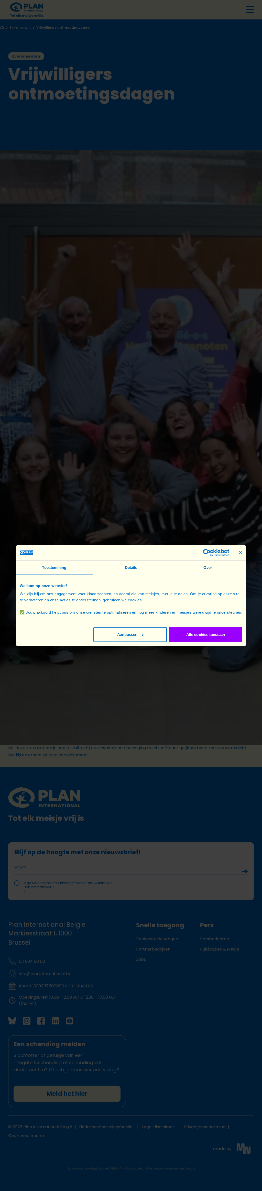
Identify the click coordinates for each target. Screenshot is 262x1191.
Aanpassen (127, 634)
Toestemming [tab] (54, 567)
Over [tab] (207, 567)
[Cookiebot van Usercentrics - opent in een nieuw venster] (206, 553)
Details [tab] (131, 567)
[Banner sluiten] (240, 553)
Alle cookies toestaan (205, 634)
